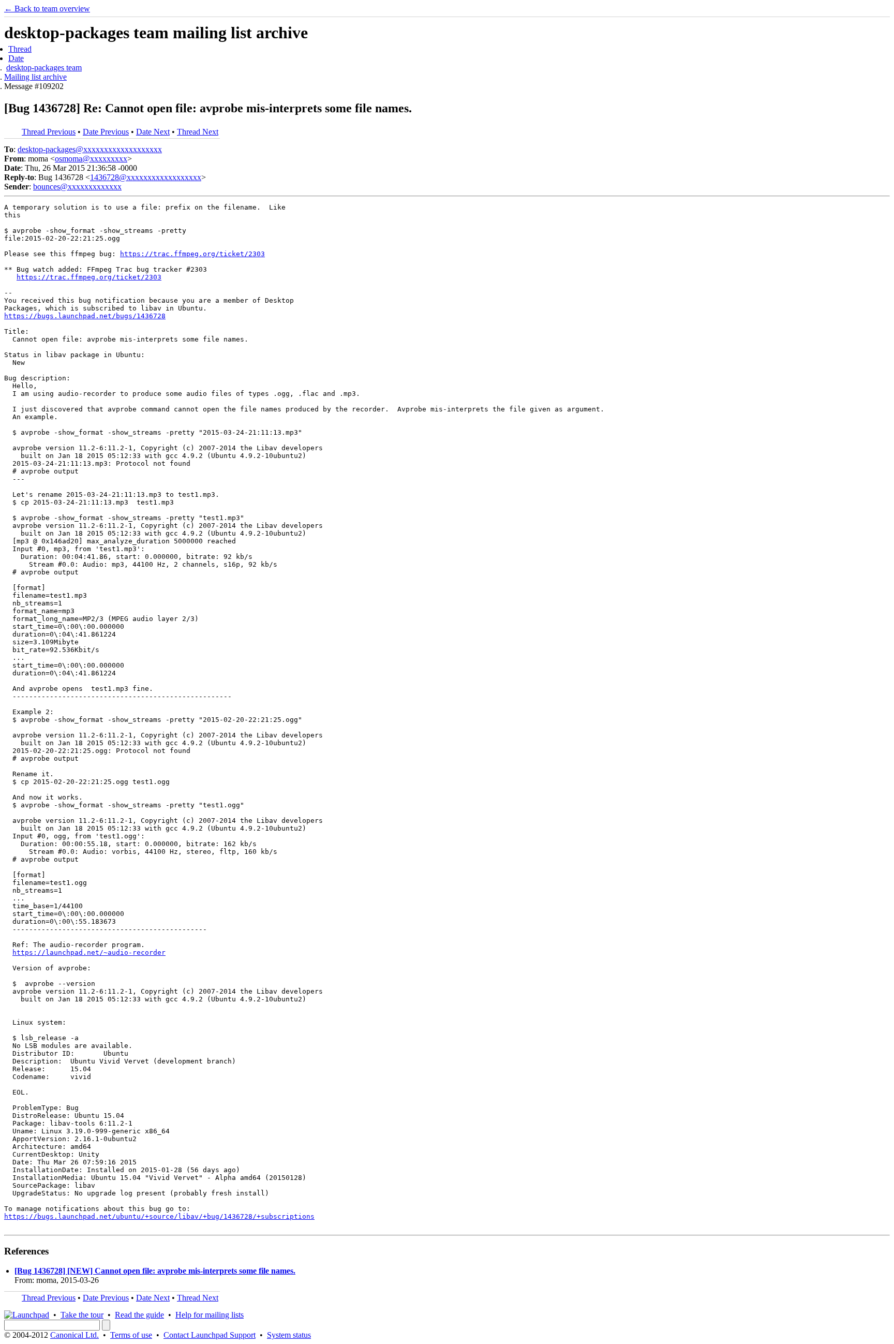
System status (289, 1335)
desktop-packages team (44, 67)
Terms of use (131, 1335)
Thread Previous (49, 131)
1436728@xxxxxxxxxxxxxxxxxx (145, 177)
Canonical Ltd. (74, 1335)
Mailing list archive (35, 76)
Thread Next (197, 131)
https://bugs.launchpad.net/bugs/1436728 (85, 316)
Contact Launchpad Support (209, 1335)
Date (16, 58)
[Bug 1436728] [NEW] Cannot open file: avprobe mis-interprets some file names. (154, 1270)
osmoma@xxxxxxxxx (91, 158)
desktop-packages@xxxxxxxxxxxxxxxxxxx (90, 149)
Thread (20, 49)
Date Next (153, 131)
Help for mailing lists (209, 1314)
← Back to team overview (47, 8)
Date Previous (106, 131)
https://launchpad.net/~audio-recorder (89, 952)
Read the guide (139, 1314)
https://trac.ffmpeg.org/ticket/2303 (192, 254)
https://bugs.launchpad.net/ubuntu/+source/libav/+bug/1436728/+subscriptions (159, 1216)
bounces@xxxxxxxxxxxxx (77, 186)
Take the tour (82, 1314)
